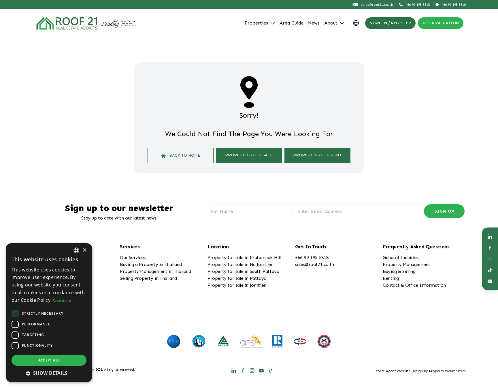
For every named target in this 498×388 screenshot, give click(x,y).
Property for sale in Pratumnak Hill (244, 257)
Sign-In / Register (390, 22)
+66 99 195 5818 (312, 257)
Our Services (133, 257)
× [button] (84, 250)
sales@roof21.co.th (314, 264)
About (330, 23)
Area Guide (291, 23)
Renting (391, 278)
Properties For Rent (317, 155)
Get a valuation (440, 22)
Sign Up (444, 211)
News (314, 23)
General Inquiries (400, 257)
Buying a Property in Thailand (151, 264)
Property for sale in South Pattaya (243, 271)
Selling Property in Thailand (148, 278)
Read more (62, 300)
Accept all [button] (49, 360)
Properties (256, 23)
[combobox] (76, 250)
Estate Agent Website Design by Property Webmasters (420, 371)
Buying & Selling (399, 271)
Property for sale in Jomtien (236, 285)
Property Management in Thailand (155, 271)
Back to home (184, 155)
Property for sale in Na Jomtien (240, 264)
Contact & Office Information (414, 285)
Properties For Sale (249, 155)
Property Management (406, 264)
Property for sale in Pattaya (236, 278)
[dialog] (49, 312)
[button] (49, 373)
